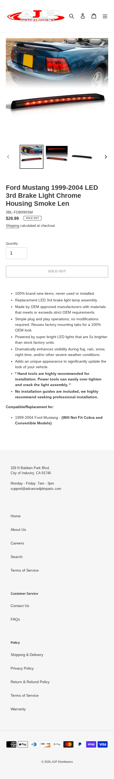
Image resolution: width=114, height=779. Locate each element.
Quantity (12, 243)
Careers (17, 543)
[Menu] (105, 15)
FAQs (15, 619)
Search (17, 557)
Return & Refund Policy (30, 682)
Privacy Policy (22, 668)
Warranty (18, 709)
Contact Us (20, 606)
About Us (18, 529)
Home (16, 516)
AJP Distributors (62, 761)
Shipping (12, 226)
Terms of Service (25, 570)
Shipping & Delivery (27, 655)
